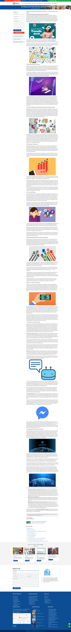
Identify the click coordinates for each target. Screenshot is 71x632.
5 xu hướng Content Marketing (31, 535)
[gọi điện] (69, 626)
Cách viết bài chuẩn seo (39, 622)
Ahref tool (46, 597)
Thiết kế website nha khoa (52, 619)
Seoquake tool (47, 596)
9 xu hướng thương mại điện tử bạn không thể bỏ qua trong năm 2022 (36, 531)
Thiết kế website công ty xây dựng (53, 618)
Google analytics (47, 601)
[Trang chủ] (22, 3)
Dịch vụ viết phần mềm (47, 3)
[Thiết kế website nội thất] (34, 613)
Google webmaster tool (48, 602)
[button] (34, 562)
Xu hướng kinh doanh (30, 528)
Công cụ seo (46, 593)
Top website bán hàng (32, 601)
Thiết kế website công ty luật (52, 615)
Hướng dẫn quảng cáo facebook (33, 600)
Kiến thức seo (15, 597)
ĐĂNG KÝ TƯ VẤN (17, 30)
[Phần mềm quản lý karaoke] (41, 550)
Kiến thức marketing (17, 593)
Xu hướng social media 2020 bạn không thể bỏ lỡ (35, 7)
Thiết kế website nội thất (39, 613)
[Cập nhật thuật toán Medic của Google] (34, 625)
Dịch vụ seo (34, 3)
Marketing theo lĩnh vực (16, 601)
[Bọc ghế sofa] (34, 610)
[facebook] (13, 626)
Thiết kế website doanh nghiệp (52, 613)
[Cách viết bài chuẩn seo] (34, 622)
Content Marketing (15, 600)
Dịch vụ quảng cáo (55, 3)
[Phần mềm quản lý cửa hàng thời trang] (18, 550)
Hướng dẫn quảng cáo (32, 593)
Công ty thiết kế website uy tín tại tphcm (52, 625)
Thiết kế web (50, 606)
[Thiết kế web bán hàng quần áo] (34, 616)
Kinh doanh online (15, 596)
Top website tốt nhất (32, 604)
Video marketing (19, 32)
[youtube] (15, 626)
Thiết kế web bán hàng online (18, 36)
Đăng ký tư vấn (53, 0)
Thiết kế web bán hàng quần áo (40, 616)
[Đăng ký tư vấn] (69, 624)
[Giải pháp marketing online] (16, 3)
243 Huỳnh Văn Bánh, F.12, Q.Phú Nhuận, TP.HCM (35, 0)
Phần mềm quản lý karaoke (40, 555)
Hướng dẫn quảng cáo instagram (33, 596)
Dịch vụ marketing (40, 3)
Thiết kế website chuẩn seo (52, 610)
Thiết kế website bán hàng (52, 614)
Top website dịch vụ (32, 602)
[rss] (42, 0)
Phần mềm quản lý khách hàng (18, 41)
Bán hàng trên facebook (16, 604)
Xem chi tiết (15, 560)
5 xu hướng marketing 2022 (31, 532)
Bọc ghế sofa (38, 610)
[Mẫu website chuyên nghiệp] (34, 619)
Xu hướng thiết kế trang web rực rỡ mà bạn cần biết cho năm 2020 (36, 538)
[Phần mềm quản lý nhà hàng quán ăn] (53, 550)
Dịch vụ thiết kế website (27, 3)
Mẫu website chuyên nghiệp (40, 619)
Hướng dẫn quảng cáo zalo (32, 597)
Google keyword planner (48, 600)
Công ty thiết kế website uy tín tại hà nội (52, 623)
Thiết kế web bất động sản (52, 609)
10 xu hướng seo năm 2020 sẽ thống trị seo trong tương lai (35, 539)
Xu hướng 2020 (15, 602)
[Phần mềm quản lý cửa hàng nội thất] (29, 550)
